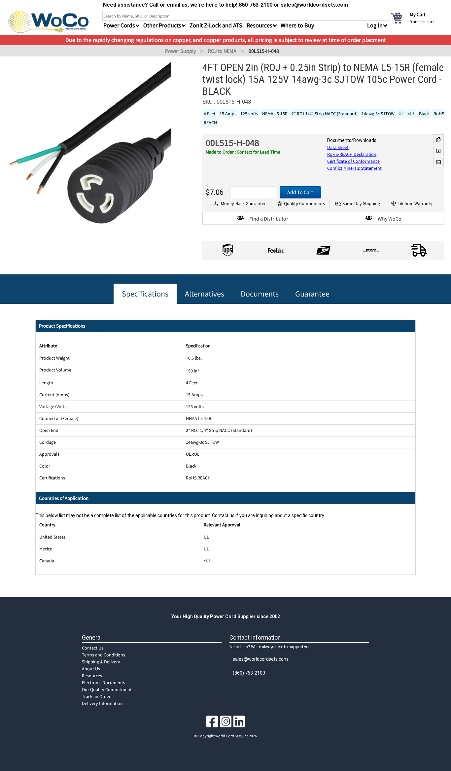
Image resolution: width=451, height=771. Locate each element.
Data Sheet (338, 147)
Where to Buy (297, 25)
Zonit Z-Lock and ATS (216, 25)
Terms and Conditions (103, 655)
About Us (91, 669)
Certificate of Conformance (353, 161)
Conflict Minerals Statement (354, 168)
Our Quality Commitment (107, 689)
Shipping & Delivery (101, 662)
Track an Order (96, 696)
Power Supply (180, 51)
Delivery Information (102, 703)
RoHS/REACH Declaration (351, 154)
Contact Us (92, 648)
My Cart (418, 14)
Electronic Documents (103, 682)
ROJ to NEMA (222, 51)
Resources (92, 676)
